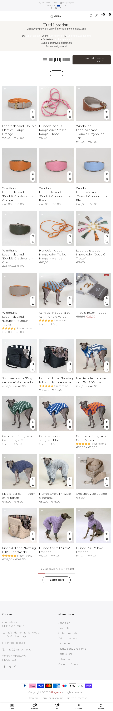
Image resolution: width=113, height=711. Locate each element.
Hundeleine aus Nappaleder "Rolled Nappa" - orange (53, 254)
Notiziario (64, 659)
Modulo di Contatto (70, 664)
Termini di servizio (52, 698)
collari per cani (33, 36)
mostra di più (56, 580)
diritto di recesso (68, 638)
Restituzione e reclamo (72, 648)
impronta (64, 628)
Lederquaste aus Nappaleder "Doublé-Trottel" (91, 254)
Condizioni (64, 623)
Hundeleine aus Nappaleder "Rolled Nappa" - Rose (53, 130)
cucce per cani (56, 36)
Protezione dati (67, 633)
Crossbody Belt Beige (91, 493)
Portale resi (65, 654)
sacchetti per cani (62, 39)
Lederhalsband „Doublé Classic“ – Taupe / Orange (19, 130)
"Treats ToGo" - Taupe (91, 312)
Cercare (34, 698)
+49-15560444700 (49, 3)
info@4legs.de (68, 3)
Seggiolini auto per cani (78, 36)
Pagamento (65, 643)
